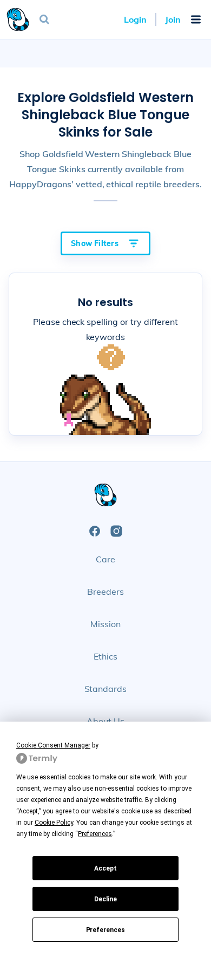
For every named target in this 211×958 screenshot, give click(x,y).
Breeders (105, 591)
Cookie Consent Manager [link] (53, 745)
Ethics (105, 656)
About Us (105, 721)
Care (105, 559)
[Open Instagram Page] (116, 531)
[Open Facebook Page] (94, 531)
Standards (105, 688)
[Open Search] (44, 19)
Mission (105, 624)
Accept (105, 868)
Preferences (106, 930)
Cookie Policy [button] (54, 822)
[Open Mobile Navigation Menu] (196, 19)
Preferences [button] (95, 834)
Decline (105, 899)
